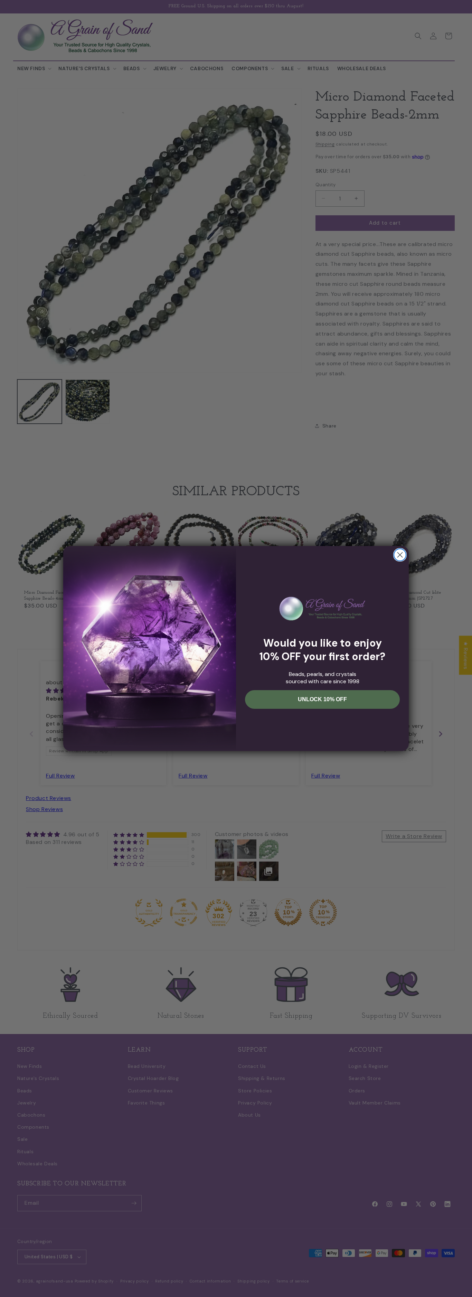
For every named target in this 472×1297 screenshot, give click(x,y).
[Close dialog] (400, 555)
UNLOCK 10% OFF (322, 699)
